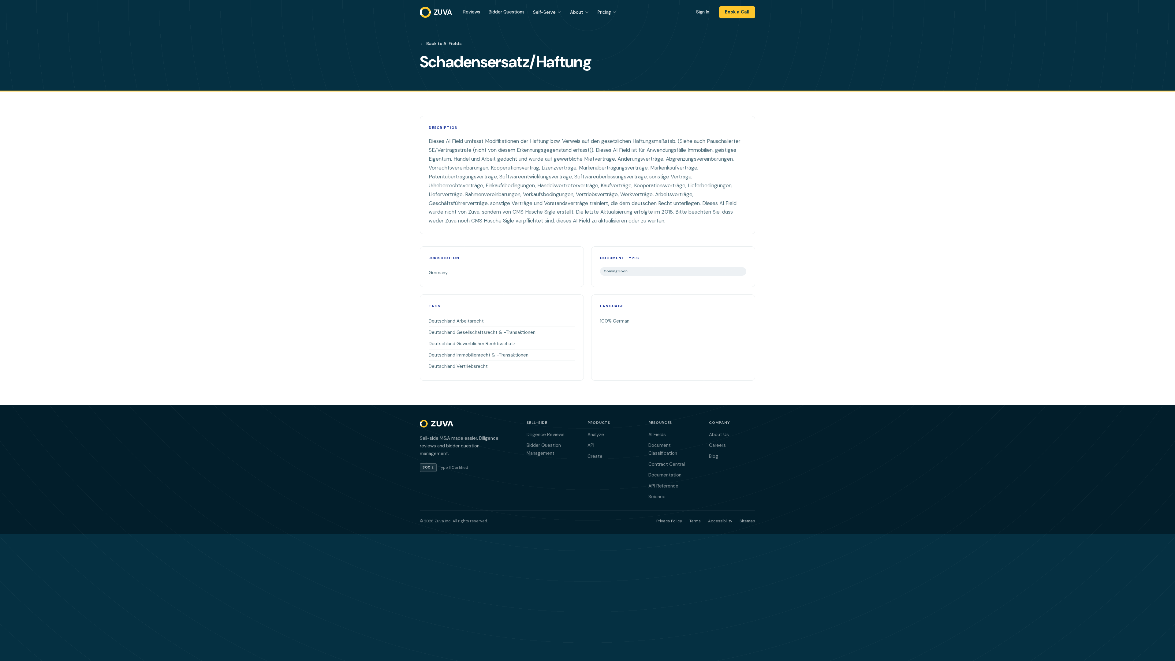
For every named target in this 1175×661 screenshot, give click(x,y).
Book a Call (737, 12)
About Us (719, 434)
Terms (695, 521)
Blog (713, 456)
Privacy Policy (669, 521)
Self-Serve (544, 12)
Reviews (471, 12)
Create (595, 456)
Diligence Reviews (546, 434)
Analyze (596, 434)
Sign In (702, 12)
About (576, 12)
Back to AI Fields (441, 43)
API (591, 445)
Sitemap (747, 521)
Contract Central (666, 464)
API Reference (663, 486)
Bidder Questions (506, 12)
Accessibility (720, 521)
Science (657, 497)
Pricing (604, 12)
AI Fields (657, 434)
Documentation (664, 475)
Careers (717, 445)
